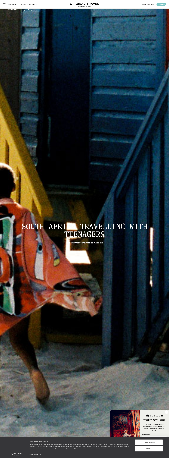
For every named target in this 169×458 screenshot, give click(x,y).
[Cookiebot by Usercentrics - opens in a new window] (16, 454)
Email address (146, 434)
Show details (34, 454)
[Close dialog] (166, 412)
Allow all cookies (149, 442)
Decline (148, 448)
